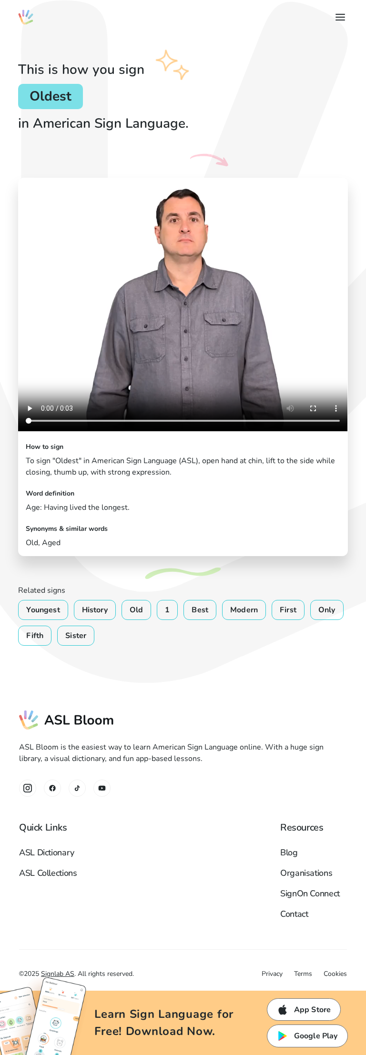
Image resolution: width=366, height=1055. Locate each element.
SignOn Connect (310, 893)
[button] (338, 17)
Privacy (272, 973)
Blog (289, 852)
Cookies (335, 973)
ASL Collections (48, 873)
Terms (303, 973)
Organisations (306, 873)
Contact (294, 914)
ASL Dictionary (46, 852)
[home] (25, 17)
